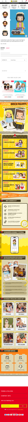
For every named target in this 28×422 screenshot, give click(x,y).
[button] (1, 89)
